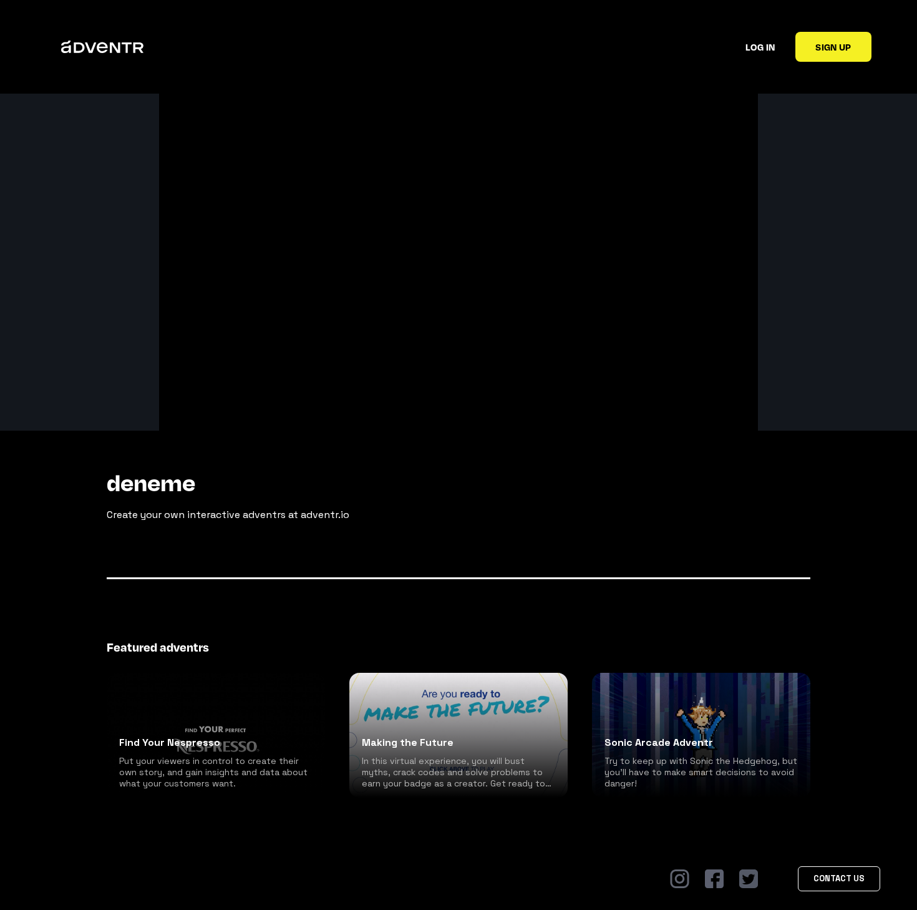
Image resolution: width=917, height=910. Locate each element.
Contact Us (839, 878)
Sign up (833, 46)
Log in (760, 46)
